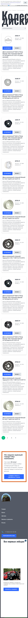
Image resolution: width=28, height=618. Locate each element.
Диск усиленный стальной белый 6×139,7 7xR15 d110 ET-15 (14, 418)
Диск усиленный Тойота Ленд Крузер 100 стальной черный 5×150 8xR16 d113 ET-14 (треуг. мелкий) (13, 54)
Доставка (4, 516)
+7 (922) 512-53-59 (10, 532)
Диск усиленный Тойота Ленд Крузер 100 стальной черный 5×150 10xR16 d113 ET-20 (13, 137)
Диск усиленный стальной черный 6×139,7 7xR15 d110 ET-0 (14, 257)
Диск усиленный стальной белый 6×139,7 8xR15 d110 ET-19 (14, 178)
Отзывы (3, 522)
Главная (3, 10)
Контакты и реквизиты (7, 519)
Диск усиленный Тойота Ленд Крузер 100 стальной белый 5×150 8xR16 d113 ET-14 (13, 96)
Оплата (3, 512)
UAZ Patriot (8, 10)
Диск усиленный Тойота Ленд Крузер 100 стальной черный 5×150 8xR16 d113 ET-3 (13, 297)
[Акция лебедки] (14, 574)
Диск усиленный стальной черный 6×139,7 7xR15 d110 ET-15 (14, 379)
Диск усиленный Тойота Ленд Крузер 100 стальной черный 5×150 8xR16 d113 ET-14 (13, 338)
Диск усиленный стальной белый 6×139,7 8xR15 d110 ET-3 (14, 217)
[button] (8, 48)
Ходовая (14, 10)
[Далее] (15, 438)
